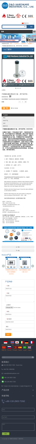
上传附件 (8, 305)
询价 (7, 108)
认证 (4, 123)
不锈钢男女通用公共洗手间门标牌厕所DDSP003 (11, 272)
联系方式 (5, 126)
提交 (8, 334)
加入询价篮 (15, 108)
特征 (4, 117)
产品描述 (5, 115)
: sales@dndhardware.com (10, 373)
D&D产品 (5, 120)
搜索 (31, 26)
